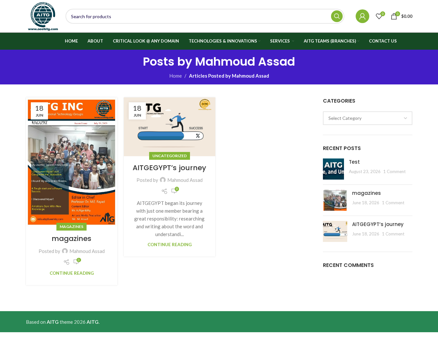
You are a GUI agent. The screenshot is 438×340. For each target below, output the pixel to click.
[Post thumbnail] (333, 169)
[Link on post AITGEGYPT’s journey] (169, 126)
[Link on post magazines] (71, 162)
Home (175, 76)
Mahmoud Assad (245, 61)
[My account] (362, 16)
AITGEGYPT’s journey (169, 168)
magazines (71, 226)
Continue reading (72, 273)
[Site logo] (42, 16)
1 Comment (394, 171)
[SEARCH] (337, 16)
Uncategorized (169, 155)
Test (354, 161)
